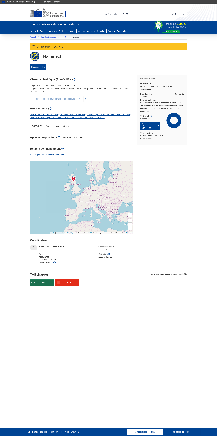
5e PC (64, 37)
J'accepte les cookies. (145, 432)
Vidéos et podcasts (86, 31)
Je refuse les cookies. (182, 432)
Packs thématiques (48, 31)
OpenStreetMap (68, 233)
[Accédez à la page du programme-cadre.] (34, 56)
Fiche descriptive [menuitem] (38, 67)
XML (44, 282)
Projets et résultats (67, 31)
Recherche (122, 31)
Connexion (113, 14)
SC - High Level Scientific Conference (47, 155)
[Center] (130, 224)
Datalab (111, 31)
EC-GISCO (89, 233)
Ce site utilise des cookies (39, 432)
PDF (69, 282)
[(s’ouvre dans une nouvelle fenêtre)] (50, 13)
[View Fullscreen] (130, 215)
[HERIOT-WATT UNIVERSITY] (74, 179)
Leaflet (53, 233)
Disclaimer (129, 233)
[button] (125, 14)
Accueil (34, 31)
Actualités (101, 31)
